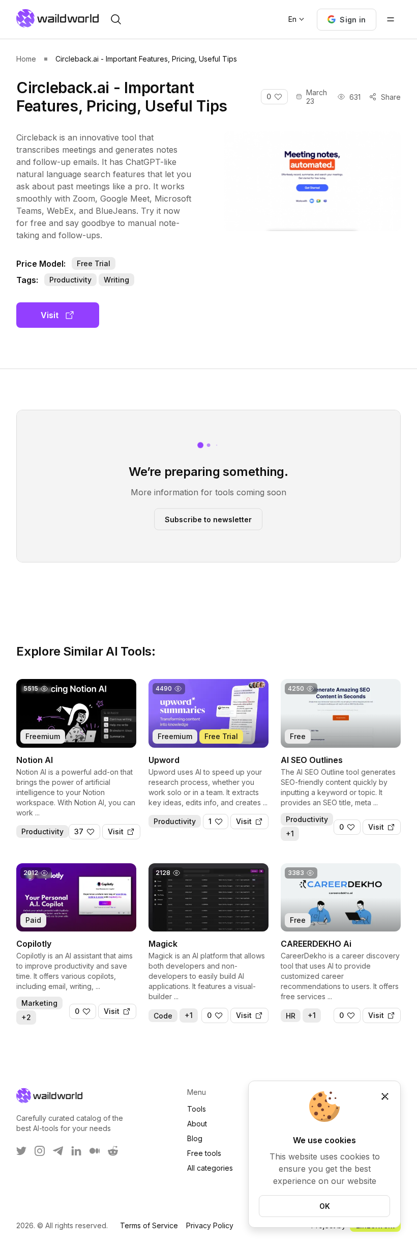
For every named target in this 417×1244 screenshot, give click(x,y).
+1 (290, 833)
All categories (210, 1168)
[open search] (116, 19)
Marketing (39, 1003)
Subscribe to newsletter (208, 519)
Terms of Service (149, 1225)
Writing (116, 279)
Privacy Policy (209, 1225)
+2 (26, 1017)
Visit (49, 315)
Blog (194, 1138)
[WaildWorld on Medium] (95, 1151)
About (197, 1123)
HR (290, 1015)
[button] (346, 20)
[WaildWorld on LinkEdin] (76, 1151)
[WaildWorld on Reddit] (113, 1151)
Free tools (204, 1153)
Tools (196, 1109)
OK (324, 1206)
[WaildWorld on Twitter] (21, 1151)
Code (163, 1015)
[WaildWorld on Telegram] (58, 1151)
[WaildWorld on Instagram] (40, 1151)
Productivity (70, 279)
